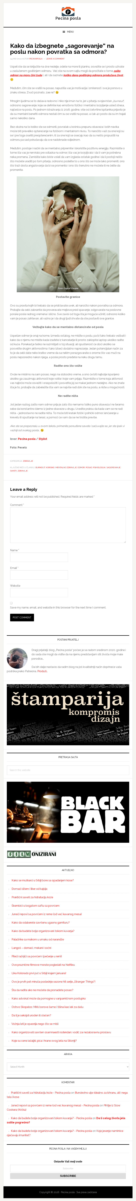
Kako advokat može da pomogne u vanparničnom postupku (49, 998)
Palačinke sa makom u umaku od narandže (38, 939)
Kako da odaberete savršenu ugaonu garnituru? (41, 922)
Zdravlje (28, 461)
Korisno (50, 467)
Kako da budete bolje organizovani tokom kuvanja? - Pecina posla (51, 1118)
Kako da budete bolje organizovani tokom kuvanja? (43, 931)
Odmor (81, 467)
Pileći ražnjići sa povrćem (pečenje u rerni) (37, 956)
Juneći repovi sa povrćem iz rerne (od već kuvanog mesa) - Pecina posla (55, 1105)
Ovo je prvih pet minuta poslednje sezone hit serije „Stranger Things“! (53, 981)
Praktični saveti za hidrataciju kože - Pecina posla (40, 1092)
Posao (89, 467)
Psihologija (99, 467)
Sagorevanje (113, 467)
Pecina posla (68, 13)
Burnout (40, 467)
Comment (17, 505)
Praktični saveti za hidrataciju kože (32, 897)
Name (14, 550)
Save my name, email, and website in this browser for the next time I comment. (58, 607)
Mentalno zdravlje (66, 467)
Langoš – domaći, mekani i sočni (31, 947)
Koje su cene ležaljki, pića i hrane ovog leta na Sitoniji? (44, 1040)
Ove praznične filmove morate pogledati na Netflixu (43, 964)
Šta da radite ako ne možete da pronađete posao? (42, 990)
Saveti (13, 471)
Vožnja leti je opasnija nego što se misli (35, 1023)
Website (15, 585)
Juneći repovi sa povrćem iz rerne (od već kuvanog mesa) (47, 914)
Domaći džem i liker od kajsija (29, 888)
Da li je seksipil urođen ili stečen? (31, 1015)
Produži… (42, 671)
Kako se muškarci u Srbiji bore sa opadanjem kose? (43, 880)
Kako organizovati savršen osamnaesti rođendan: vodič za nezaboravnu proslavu (61, 1032)
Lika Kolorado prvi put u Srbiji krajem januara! (39, 973)
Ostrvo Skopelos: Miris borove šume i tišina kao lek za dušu (47, 1007)
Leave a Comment (55, 59)
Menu (70, 31)
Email (14, 568)
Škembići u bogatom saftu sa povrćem (35, 905)
